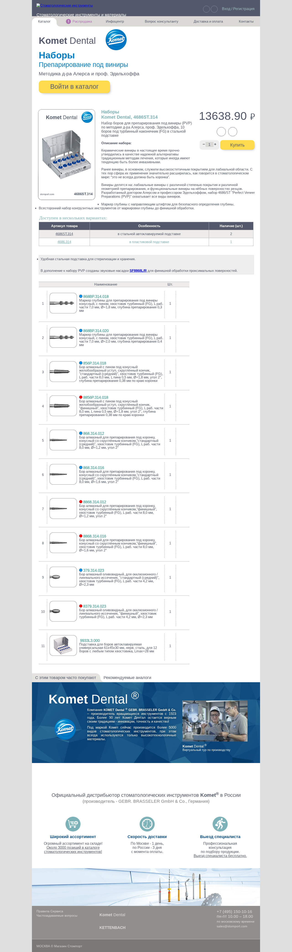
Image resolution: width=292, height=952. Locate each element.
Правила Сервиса (49, 911)
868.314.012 (93, 433)
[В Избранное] (182, 304)
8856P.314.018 (95, 397)
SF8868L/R (138, 271)
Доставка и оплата (208, 22)
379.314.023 (93, 570)
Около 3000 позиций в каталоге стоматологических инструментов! (73, 850)
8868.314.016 (94, 536)
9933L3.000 (90, 640)
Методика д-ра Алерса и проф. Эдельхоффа (89, 73)
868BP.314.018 (96, 296)
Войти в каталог (74, 86)
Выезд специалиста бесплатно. (220, 856)
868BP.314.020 (96, 331)
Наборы (57, 55)
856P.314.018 (94, 363)
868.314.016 (93, 468)
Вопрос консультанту (162, 22)
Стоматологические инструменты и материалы (81, 15)
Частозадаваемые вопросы (56, 915)
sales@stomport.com (232, 926)
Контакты (243, 22)
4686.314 (64, 242)
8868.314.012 (94, 502)
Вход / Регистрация (238, 9)
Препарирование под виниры (83, 64)
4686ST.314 (64, 234)
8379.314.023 (94, 606)
